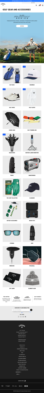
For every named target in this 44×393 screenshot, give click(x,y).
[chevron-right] (31, 310)
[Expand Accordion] (19, 374)
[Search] (36, 5)
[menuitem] (39, 5)
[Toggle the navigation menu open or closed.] (42, 5)
